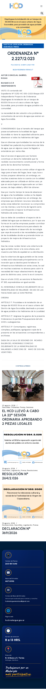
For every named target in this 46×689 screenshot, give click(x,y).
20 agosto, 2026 (8, 405)
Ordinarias (15, 407)
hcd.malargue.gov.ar (14, 620)
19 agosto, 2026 (8, 469)
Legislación (15, 470)
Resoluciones (32, 470)
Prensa (22, 407)
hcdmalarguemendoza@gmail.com (17, 601)
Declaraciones (7, 525)
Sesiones (29, 407)
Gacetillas (6, 407)
